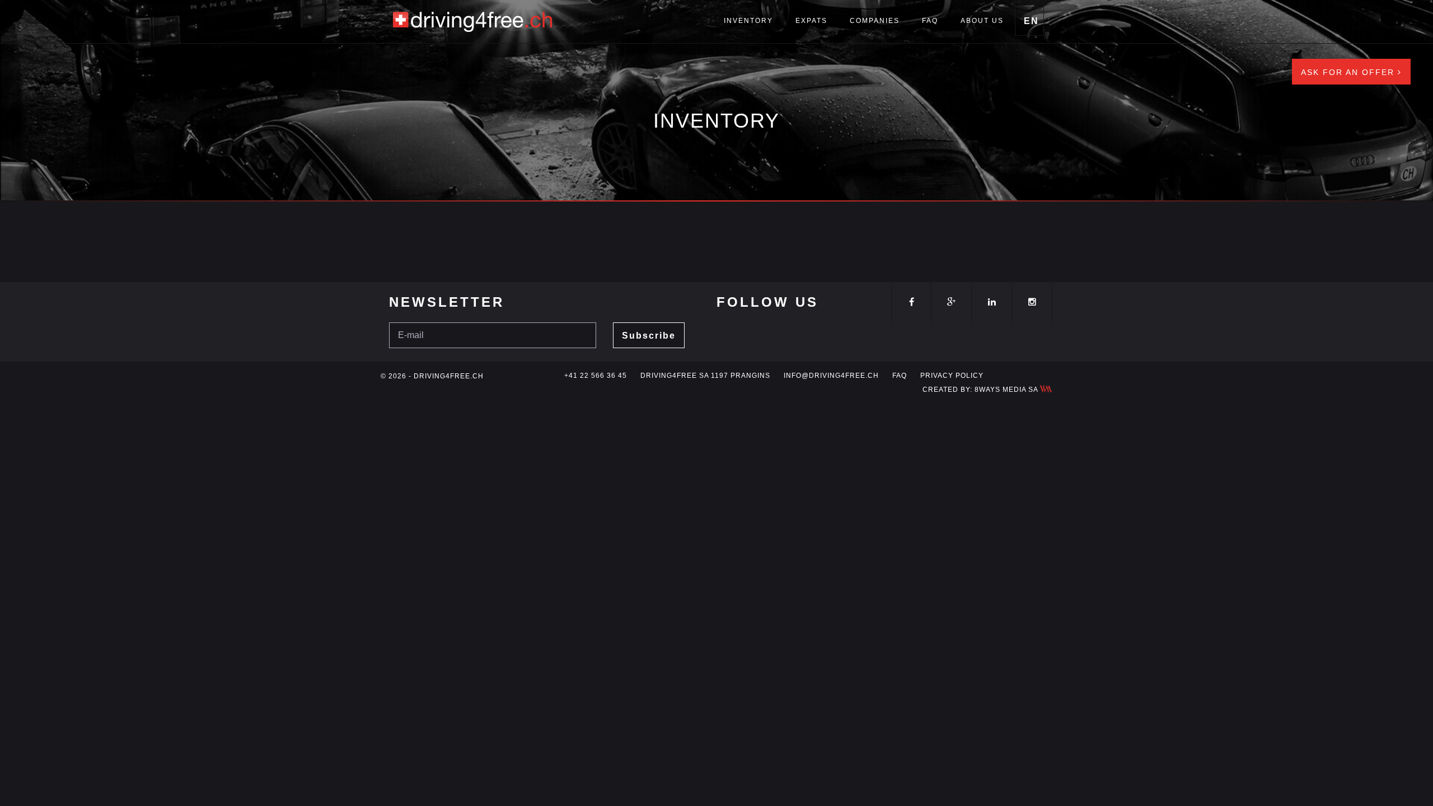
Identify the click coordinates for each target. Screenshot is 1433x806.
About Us (982, 21)
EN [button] (1031, 21)
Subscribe (649, 335)
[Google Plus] (951, 302)
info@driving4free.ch (831, 375)
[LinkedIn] (991, 302)
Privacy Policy (952, 375)
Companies (875, 21)
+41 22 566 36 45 (595, 375)
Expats (811, 21)
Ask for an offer (1349, 72)
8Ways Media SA (1007, 389)
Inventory (748, 21)
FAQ (930, 21)
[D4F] (473, 19)
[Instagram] (1032, 302)
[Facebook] (911, 302)
